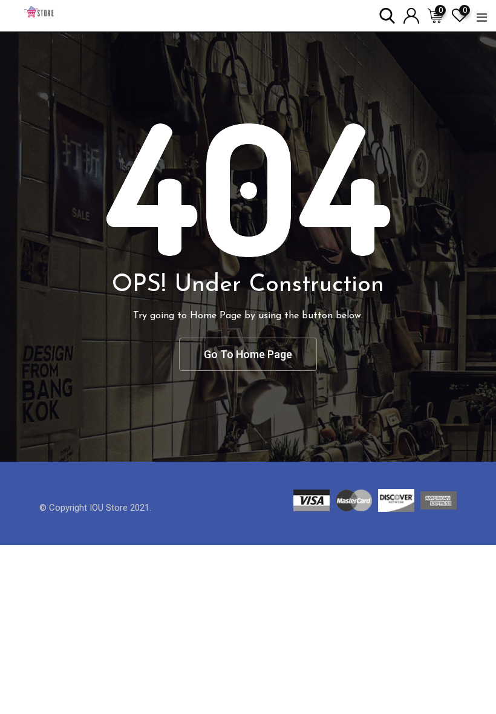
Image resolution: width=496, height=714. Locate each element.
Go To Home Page (248, 354)
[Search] (387, 15)
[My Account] (411, 15)
